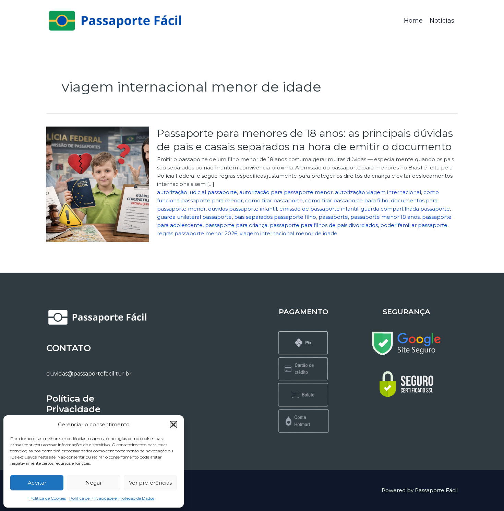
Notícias (442, 20)
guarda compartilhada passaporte (405, 208)
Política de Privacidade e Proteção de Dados (111, 498)
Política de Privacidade (73, 404)
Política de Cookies (47, 498)
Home (413, 20)
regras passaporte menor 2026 (197, 233)
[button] (173, 424)
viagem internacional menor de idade (288, 233)
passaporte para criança (236, 225)
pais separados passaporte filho (275, 217)
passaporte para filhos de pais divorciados (324, 225)
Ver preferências (150, 482)
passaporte (333, 217)
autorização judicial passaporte (197, 192)
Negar (93, 482)
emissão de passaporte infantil (318, 208)
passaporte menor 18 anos (385, 217)
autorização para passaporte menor (286, 192)
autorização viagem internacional (378, 192)
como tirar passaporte (274, 200)
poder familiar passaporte (413, 225)
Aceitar (37, 482)
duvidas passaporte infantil (242, 208)
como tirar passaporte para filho (346, 200)
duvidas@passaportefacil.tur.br (89, 373)
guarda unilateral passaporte (194, 217)
